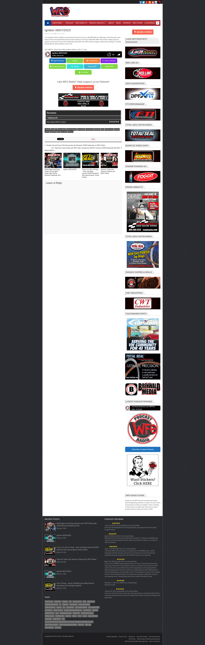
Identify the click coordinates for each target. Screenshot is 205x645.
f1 (56, 129)
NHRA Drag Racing (65, 613)
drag (52, 129)
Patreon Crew (109, 129)
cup (70, 601)
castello (47, 129)
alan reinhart (49, 601)
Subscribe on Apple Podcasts (143, 449)
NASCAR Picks (49, 613)
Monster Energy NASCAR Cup (73, 610)
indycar (59, 607)
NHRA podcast (49, 616)
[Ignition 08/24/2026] (71, 160)
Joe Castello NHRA (81, 607)
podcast (116, 129)
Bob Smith (58, 601)
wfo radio (64, 131)
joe (64, 607)
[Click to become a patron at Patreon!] (83, 90)
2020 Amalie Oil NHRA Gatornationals (148, 639)
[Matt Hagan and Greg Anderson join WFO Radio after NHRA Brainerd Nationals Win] (53, 160)
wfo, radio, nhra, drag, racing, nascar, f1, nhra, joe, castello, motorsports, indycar (69, 622)
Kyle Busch (48, 610)
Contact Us (131, 636)
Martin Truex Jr (58, 610)
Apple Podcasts (58, 61)
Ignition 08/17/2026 (64, 571)
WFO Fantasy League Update (68, 624)
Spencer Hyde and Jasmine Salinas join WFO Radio (108, 171)
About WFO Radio (142, 636)
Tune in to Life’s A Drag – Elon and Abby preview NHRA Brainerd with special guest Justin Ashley (90, 173)
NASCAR (97, 129)
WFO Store (132, 639)
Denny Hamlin (77, 601)
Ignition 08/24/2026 (69, 169)
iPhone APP (92, 66)
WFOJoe (70, 131)
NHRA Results (60, 616)
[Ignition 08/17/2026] (50, 574)
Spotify (74, 61)
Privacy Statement (111, 636)
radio (79, 616)
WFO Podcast (60, 33)
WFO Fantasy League (51, 624)
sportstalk (53, 131)
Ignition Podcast (71, 129)
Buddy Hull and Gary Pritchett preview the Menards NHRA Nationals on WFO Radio (76, 145)
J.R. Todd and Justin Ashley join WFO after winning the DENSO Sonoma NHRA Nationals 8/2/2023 (85, 148)
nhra (102, 129)
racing (47, 131)
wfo (59, 131)
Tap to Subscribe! (154, 641)
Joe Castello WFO (93, 607)
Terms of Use (123, 636)
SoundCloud (93, 61)
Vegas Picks (56, 619)
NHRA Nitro (76, 613)
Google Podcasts (58, 66)
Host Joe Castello (84, 604)
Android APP (109, 66)
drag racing (91, 601)
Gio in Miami (61, 129)
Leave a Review (110, 61)
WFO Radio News (154, 636)
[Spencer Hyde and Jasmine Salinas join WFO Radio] (109, 160)
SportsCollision (92, 616)
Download (84, 72)
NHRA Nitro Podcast (87, 613)
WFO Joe (88, 624)
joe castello (81, 129)
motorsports (89, 129)
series (85, 616)
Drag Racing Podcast (51, 604)
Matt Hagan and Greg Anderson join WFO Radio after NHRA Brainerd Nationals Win (53, 172)
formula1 (65, 604)
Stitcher (76, 66)
